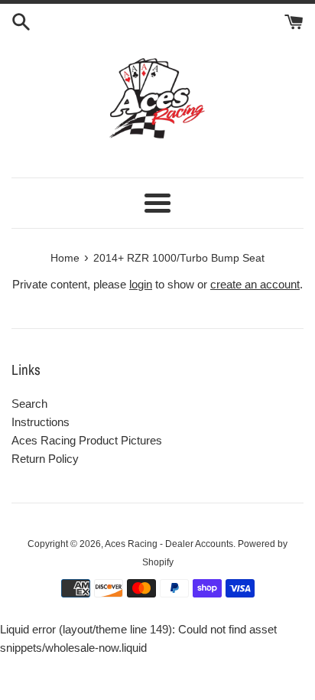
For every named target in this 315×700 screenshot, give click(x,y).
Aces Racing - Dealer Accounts (169, 544)
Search (29, 403)
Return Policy (45, 458)
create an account (255, 284)
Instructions (40, 421)
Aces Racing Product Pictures (86, 440)
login (140, 284)
